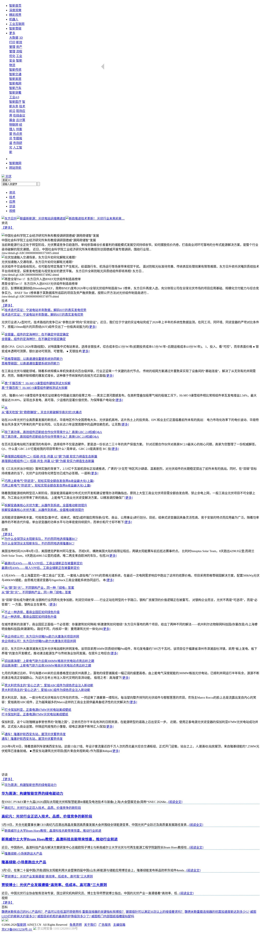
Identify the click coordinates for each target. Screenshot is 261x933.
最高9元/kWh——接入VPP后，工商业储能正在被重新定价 (41, 567)
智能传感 (15, 69)
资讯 (12, 192)
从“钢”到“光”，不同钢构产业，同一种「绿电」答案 (36, 592)
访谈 (12, 206)
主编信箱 (119, 924)
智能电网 (15, 83)
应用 (12, 201)
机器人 (13, 19)
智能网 (21, 924)
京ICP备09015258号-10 (17, 929)
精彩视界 (15, 14)
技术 (12, 197)
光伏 (8, 176)
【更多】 (8, 227)
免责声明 (76, 924)
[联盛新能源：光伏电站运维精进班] (41, 218)
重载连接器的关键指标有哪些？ (103, 911)
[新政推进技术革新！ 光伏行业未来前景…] (95, 218)
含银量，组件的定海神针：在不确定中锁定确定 (34, 339)
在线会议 (19, 115)
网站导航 (15, 167)
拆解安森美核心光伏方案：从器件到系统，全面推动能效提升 (43, 510)
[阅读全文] (175, 802)
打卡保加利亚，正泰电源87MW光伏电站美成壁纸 (35, 714)
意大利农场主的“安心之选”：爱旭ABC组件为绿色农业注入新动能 (46, 690)
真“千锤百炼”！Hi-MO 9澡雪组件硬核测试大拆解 (34, 387)
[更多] (92, 326)
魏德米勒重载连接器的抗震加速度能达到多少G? (217, 911)
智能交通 (15, 74)
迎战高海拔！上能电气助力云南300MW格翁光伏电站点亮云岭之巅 (46, 665)
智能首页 (15, 5)
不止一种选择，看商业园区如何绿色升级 (29, 616)
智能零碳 (15, 28)
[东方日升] (9, 218)
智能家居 (15, 78)
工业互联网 (16, 24)
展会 (12, 120)
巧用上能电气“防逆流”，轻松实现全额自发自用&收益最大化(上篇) (46, 485)
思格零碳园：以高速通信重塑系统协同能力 (31, 363)
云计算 (20, 120)
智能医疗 (15, 101)
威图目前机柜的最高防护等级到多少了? (64, 916)
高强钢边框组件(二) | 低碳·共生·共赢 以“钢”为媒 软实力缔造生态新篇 (48, 461)
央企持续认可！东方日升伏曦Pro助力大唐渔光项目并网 (39, 641)
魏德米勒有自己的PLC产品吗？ (23, 911)
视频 (12, 210)
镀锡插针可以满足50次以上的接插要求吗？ (155, 911)
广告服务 (105, 924)
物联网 (13, 124)
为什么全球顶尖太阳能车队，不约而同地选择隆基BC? (38, 543)
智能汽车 (15, 88)
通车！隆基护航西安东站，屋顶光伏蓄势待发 (32, 738)
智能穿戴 (15, 92)
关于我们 (90, 924)
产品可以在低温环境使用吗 (63, 911)
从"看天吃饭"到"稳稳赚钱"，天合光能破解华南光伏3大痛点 (42, 412)
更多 (12, 33)
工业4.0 (14, 97)
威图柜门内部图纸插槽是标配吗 (112, 916)
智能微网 (15, 163)
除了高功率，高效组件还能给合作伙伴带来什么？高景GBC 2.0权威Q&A (50, 436)
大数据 (13, 37)
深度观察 (15, 10)
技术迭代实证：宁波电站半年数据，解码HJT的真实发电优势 (42, 314)
